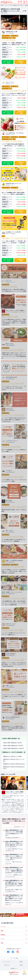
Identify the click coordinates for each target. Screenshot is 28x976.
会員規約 (21, 961)
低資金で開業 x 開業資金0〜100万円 (12, 742)
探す (26, 2)
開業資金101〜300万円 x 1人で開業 (12, 756)
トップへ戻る (15, 958)
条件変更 (24, 11)
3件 (9, 876)
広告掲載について (14, 968)
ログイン (21, 2)
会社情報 (21, 965)
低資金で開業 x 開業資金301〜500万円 (13, 745)
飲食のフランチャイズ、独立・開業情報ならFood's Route (12, 5)
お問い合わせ (7, 965)
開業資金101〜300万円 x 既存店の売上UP (14, 764)
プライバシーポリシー (7, 961)
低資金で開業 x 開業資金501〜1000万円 (13, 748)
